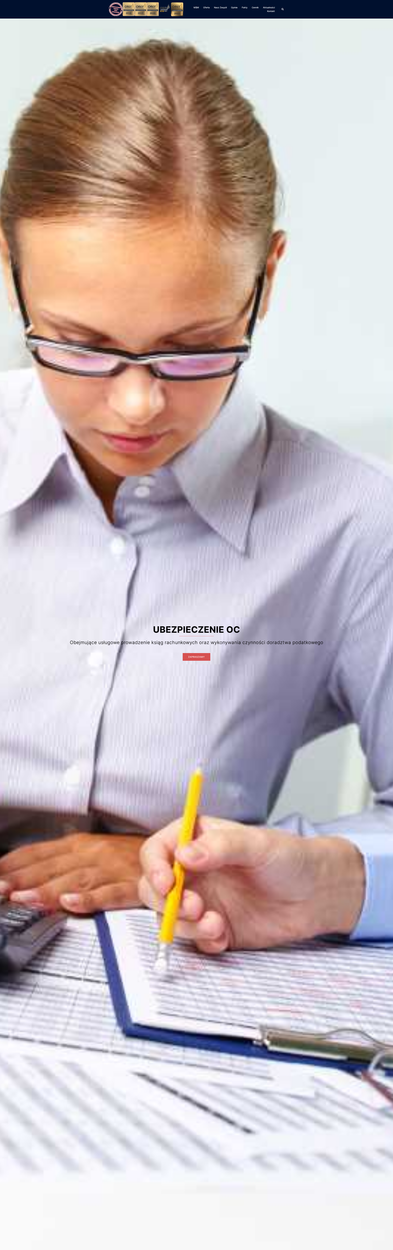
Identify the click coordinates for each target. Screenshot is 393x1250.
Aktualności (269, 7)
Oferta (206, 7)
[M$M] (146, 9)
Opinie (234, 7)
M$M (196, 7)
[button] (283, 9)
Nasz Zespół (220, 7)
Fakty (244, 7)
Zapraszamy (196, 657)
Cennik (255, 7)
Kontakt (271, 11)
